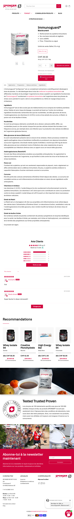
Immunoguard (12, 96)
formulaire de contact (9, 504)
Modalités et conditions (27, 481)
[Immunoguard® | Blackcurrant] (19, 42)
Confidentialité (24, 483)
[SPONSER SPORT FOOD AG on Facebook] (39, 484)
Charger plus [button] (37, 306)
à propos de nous (36, 19)
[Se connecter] (66, 6)
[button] (27, 252)
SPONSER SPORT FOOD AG (39, 511)
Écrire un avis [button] (37, 265)
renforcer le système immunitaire (50, 91)
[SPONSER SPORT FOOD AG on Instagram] (41, 484)
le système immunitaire (35, 96)
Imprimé (22, 479)
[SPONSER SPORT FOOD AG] (12, 6)
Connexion (60, 462)
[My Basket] (69, 6)
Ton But (27, 13)
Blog (60, 13)
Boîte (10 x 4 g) (42, 51)
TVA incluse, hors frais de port (46, 70)
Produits (15, 13)
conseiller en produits (44, 13)
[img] (9, 277)
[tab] (5, 85)
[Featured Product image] (11, 335)
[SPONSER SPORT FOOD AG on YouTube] (44, 484)
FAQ (4, 506)
